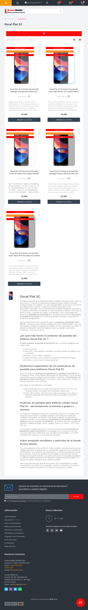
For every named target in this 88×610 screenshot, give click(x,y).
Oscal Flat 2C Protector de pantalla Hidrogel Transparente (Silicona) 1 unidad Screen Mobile (24, 91)
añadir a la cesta (24, 120)
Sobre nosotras (10, 516)
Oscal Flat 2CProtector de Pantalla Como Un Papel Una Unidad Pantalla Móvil (24, 173)
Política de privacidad (18, 501)
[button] (47, 3)
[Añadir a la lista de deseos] (39, 48)
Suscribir (76, 496)
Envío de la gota (10, 540)
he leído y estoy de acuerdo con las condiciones (28, 501)
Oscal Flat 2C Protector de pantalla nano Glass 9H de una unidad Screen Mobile (64, 91)
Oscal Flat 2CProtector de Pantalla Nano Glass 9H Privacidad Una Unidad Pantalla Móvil (24, 255)
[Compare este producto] (39, 52)
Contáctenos (9, 543)
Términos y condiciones (13, 530)
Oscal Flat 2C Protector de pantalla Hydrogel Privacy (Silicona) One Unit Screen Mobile (64, 173)
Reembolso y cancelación (14, 533)
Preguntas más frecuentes (14, 536)
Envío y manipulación (12, 523)
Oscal (12, 19)
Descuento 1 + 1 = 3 (11, 520)
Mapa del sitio (9, 546)
